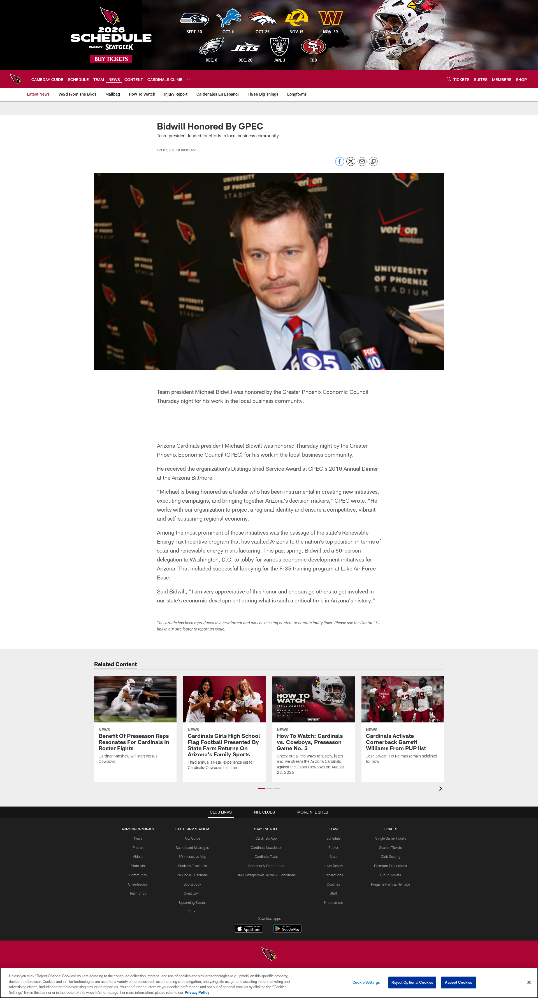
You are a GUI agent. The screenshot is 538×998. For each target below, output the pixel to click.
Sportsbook (192, 884)
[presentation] (441, 789)
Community (138, 875)
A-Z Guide (192, 838)
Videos (138, 856)
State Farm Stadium (192, 829)
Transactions (333, 875)
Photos (138, 847)
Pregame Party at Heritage (390, 884)
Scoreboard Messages (192, 847)
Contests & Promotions (266, 866)
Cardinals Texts (266, 856)
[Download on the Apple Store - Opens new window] (249, 929)
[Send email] (362, 164)
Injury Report (333, 866)
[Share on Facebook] (339, 164)
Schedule (333, 838)
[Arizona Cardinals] (269, 954)
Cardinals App (266, 838)
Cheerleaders (138, 884)
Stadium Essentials (192, 866)
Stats (333, 856)
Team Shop (138, 893)
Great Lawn (192, 893)
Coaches (333, 884)
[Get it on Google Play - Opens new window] (287, 931)
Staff (333, 893)
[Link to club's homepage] (15, 79)
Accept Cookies (458, 982)
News (138, 838)
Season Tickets (390, 847)
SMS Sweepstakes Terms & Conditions (266, 875)
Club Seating (390, 856)
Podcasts (138, 866)
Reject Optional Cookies (412, 982)
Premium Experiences (390, 866)
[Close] (529, 982)
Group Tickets (390, 875)
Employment (333, 902)
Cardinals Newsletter (266, 847)
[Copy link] (373, 162)
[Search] (449, 79)
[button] (261, 788)
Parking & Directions (192, 875)
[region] (269, 983)
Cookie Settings (366, 982)
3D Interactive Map (192, 856)
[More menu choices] (189, 79)
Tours (192, 912)
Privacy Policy (197, 992)
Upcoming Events (192, 902)
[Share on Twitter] (350, 164)
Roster (333, 847)
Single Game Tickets (390, 838)
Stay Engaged (266, 829)
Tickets (390, 829)
